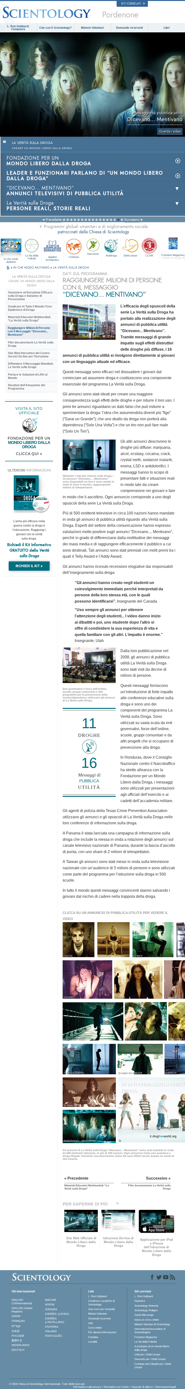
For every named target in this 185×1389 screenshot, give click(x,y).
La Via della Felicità (31, 257)
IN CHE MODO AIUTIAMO (31, 267)
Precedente (54, 219)
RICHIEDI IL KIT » (29, 565)
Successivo (131, 219)
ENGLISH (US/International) (22, 1301)
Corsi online (95, 1327)
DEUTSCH (18, 1349)
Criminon (74, 257)
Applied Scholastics (52, 258)
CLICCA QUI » (29, 454)
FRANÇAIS (18, 1320)
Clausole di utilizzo (142, 1386)
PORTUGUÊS (53, 1335)
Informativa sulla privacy (87, 1386)
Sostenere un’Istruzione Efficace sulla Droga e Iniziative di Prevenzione (30, 296)
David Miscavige (144, 1314)
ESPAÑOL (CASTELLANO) (54, 1320)
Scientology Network (146, 1305)
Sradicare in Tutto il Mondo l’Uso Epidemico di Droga (30, 308)
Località (92, 1341)
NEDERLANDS (20, 1345)
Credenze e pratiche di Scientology (101, 1302)
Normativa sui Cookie (116, 1386)
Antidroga (111, 255)
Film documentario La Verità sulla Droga (30, 344)
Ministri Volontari (92, 27)
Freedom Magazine (145, 1337)
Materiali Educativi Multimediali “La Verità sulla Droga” (29, 318)
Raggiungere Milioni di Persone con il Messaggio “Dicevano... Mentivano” (29, 331)
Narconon (93, 253)
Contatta (93, 1337)
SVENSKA (51, 1309)
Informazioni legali (165, 1386)
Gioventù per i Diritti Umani (149, 1359)
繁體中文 (17, 1340)
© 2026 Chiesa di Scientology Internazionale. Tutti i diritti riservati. (47, 1383)
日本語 (16, 1331)
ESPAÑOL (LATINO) (57, 1313)
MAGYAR (50, 1299)
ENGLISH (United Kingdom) (22, 1310)
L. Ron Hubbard (97, 1296)
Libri (167, 27)
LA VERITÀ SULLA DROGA (71, 267)
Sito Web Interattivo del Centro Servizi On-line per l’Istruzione (29, 354)
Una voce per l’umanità (101, 1309)
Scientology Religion (146, 1310)
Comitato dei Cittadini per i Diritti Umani (152, 1365)
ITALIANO (51, 1331)
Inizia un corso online (146, 1319)
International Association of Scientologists (149, 1330)
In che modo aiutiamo (11, 259)
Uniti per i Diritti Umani (147, 1354)
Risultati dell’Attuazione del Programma (26, 387)
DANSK (16, 1316)
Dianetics (139, 1300)
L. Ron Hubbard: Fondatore (18, 28)
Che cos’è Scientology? (55, 27)
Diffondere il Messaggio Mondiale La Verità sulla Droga (30, 365)
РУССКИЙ (18, 1335)
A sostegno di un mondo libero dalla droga (151, 1348)
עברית (16, 1326)
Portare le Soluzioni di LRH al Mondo (27, 376)
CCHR (149, 255)
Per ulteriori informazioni (102, 1332)
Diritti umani (130, 255)
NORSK (49, 1304)
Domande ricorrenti (129, 27)
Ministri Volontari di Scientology (152, 1324)
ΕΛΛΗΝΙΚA (51, 1326)
